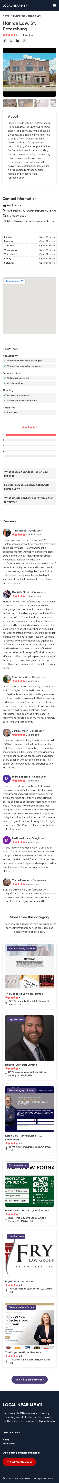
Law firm (28, 35)
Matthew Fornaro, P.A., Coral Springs (27, 1210)
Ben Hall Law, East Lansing (21, 1064)
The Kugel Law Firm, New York (23, 1352)
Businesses (19, 15)
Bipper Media (47, 1421)
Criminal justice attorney (21, 1307)
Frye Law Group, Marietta (20, 1281)
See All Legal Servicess (29, 1379)
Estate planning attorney (22, 948)
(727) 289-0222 (16, 215)
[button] (52, 72)
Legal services (16, 1019)
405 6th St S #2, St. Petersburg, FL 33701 (31, 210)
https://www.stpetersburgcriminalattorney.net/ (31, 221)
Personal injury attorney (21, 1090)
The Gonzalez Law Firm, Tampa (24, 993)
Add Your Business (20, 1461)
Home (6, 15)
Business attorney (18, 1165)
